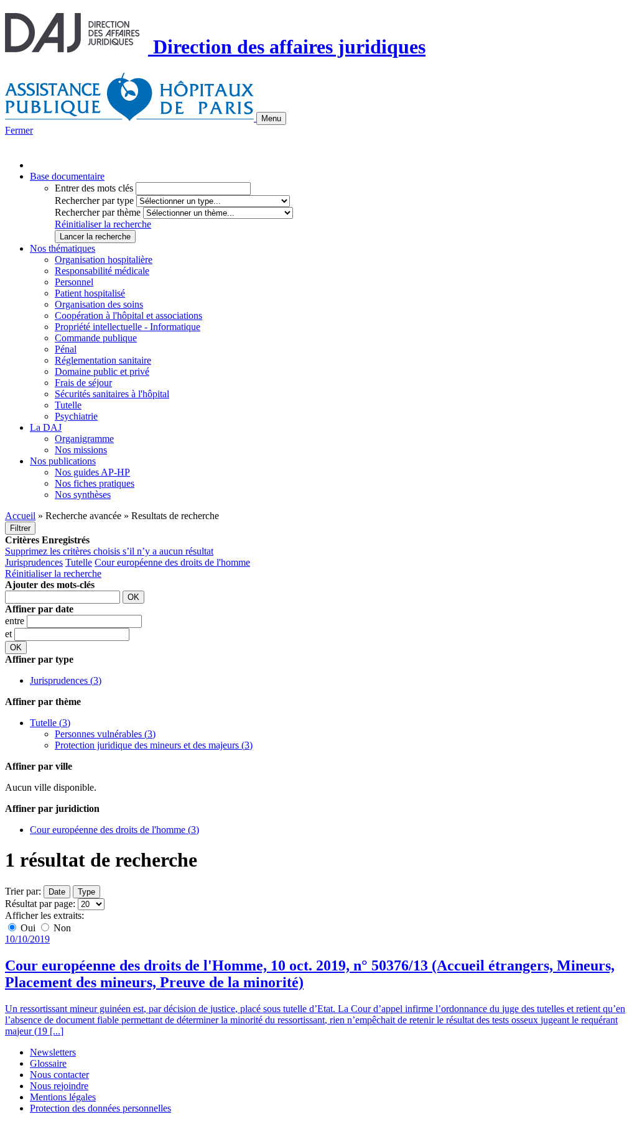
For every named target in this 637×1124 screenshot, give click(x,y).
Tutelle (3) (50, 722)
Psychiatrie (76, 416)
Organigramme (84, 438)
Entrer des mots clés (94, 188)
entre (16, 620)
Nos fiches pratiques (94, 483)
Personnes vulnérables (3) (105, 734)
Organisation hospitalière (103, 259)
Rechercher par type (94, 200)
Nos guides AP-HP (92, 472)
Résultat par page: (40, 903)
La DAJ (46, 427)
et (9, 634)
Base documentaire (67, 176)
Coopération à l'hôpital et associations (128, 315)
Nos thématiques (62, 248)
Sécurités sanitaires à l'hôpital (112, 394)
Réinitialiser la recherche (103, 224)
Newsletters (53, 1052)
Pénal (66, 349)
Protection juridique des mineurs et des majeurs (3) (154, 745)
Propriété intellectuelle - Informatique (127, 326)
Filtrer (20, 528)
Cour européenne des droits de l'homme (172, 562)
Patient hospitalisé (90, 293)
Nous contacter (59, 1074)
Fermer (19, 130)
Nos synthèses (83, 494)
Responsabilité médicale (102, 270)
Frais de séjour (83, 382)
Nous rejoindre (59, 1085)
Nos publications (63, 461)
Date (57, 891)
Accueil (20, 515)
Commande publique (96, 338)
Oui (28, 928)
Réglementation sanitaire (103, 360)
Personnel (74, 282)
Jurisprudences (34, 562)
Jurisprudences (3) (65, 680)
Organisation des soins (99, 304)
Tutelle (68, 405)
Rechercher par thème (98, 212)
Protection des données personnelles (100, 1108)
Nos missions (81, 450)
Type (86, 891)
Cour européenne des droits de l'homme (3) (114, 829)
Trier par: (23, 891)
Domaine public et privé (102, 371)
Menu (271, 118)
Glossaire (48, 1063)
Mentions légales (63, 1097)
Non (61, 928)
